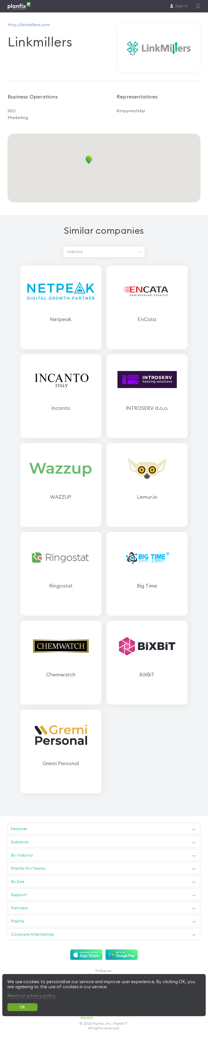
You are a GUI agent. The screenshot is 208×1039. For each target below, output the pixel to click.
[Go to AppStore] (86, 954)
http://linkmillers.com (29, 24)
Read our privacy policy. (31, 995)
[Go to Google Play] (122, 954)
